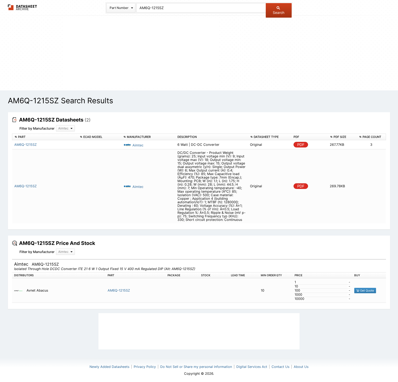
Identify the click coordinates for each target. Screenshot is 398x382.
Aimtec (137, 145)
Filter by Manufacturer (37, 128)
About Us (301, 367)
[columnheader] (45, 137)
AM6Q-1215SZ (119, 290)
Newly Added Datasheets (109, 367)
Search (278, 13)
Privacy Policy (145, 367)
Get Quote (366, 290)
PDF (301, 144)
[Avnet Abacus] (19, 290)
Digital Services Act (251, 367)
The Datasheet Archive (22, 7)
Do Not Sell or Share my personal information (196, 367)
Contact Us (280, 367)
